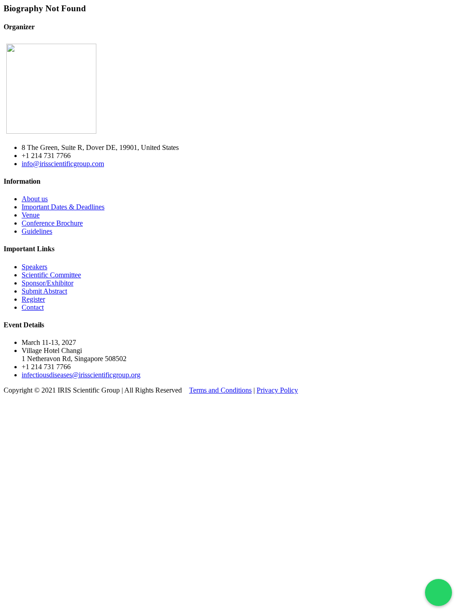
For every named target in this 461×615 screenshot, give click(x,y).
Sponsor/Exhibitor (47, 283)
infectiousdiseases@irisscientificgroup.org (81, 375)
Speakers (34, 267)
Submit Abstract (44, 291)
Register (33, 299)
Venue (31, 215)
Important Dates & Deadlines (63, 207)
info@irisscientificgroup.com (63, 163)
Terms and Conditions (220, 390)
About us (35, 199)
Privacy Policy (277, 390)
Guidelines (37, 231)
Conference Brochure (52, 223)
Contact (33, 307)
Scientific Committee (51, 275)
